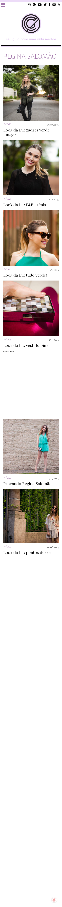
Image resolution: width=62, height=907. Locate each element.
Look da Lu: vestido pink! (26, 345)
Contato (54, 4)
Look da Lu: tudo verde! (25, 275)
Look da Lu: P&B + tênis (24, 205)
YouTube (40, 4)
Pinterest (34, 4)
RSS (59, 4)
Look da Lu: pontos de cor (27, 553)
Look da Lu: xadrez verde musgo (26, 132)
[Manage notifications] (54, 899)
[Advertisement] (31, 385)
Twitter (45, 4)
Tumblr (49, 4)
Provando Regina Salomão (27, 484)
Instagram (29, 4)
